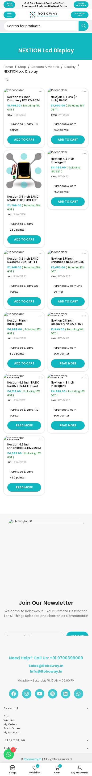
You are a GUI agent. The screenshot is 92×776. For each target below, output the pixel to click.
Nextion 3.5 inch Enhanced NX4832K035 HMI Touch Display (67, 262)
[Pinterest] (52, 693)
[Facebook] (13, 693)
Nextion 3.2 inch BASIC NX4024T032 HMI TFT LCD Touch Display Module (23, 263)
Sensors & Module (45, 67)
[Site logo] (43, 19)
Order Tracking (81, 5)
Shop (22, 67)
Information (14, 740)
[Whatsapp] (78, 693)
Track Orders (12, 728)
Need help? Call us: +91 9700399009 (46, 658)
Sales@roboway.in (46, 665)
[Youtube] (39, 693)
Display (69, 67)
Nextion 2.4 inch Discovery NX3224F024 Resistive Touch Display (23, 102)
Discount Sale (80, 14)
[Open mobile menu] (9, 15)
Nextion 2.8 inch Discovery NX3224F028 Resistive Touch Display (67, 325)
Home (8, 67)
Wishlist (9, 720)
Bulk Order (9, 5)
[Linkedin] (65, 693)
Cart (6, 716)
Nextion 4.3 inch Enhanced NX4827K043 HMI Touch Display (24, 448)
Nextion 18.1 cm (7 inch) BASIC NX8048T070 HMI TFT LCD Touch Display (66, 102)
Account (11, 708)
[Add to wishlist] (40, 154)
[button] (24, 139)
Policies (11, 748)
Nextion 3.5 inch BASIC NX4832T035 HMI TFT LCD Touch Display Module (23, 201)
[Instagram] (26, 693)
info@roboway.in (46, 671)
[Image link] (46, 523)
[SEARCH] (83, 26)
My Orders (10, 724)
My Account (12, 732)
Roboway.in (33, 759)
